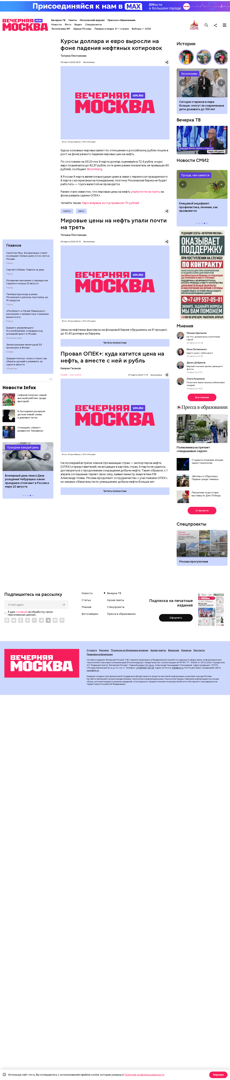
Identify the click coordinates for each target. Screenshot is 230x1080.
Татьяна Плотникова (73, 55)
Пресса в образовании (121, 20)
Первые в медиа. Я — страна (112, 28)
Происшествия (14, 338)
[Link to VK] (13, 620)
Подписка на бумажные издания (129, 650)
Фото (68, 24)
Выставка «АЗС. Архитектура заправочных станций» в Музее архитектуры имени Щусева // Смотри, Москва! (186, 57)
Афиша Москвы (82, 28)
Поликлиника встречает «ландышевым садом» (193, 449)
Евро (81, 211)
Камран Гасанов (71, 368)
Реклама (104, 650)
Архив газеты (115, 600)
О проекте (202, 510)
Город (9, 263)
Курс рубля (75, 375)
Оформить (175, 617)
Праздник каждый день (23, 447)
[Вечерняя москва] (41, 663)
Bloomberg (94, 169)
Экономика (89, 62)
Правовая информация (100, 654)
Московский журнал (92, 20)
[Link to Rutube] (55, 620)
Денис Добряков (196, 362)
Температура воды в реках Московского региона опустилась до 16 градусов (27, 297)
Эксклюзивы (189, 73)
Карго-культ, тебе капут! (200, 353)
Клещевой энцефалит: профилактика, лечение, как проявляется (202, 184)
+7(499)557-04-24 (145, 667)
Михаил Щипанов (197, 333)
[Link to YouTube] (34, 620)
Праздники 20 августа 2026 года (28, 456)
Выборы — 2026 (141, 28)
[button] (9, 456)
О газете (92, 650)
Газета (73, 20)
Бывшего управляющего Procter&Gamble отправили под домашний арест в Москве (24, 330)
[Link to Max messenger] (6, 620)
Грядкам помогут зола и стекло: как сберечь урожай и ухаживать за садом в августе (26, 361)
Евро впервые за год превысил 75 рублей (110, 203)
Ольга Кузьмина (196, 379)
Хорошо (218, 1074)
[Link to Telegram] (41, 620)
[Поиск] (206, 25)
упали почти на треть (145, 192)
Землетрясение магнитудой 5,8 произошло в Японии (24, 346)
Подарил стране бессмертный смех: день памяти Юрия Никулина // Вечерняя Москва (204, 57)
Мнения (185, 326)
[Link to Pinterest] (61, 620)
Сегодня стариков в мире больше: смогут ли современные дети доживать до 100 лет (201, 105)
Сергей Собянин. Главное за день (25, 269)
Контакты (199, 650)
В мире (9, 352)
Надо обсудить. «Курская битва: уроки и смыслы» (202, 140)
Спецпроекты (93, 24)
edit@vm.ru (177, 667)
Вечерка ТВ (58, 20)
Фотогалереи (90, 614)
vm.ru (151, 665)
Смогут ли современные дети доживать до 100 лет (202, 82)
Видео (78, 24)
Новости (56, 24)
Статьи (86, 600)
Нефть (67, 211)
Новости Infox (19, 387)
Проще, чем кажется (195, 175)
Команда (186, 650)
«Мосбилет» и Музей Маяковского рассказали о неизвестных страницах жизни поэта (27, 314)
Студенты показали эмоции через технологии (207, 462)
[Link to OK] (20, 620)
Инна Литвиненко (197, 349)
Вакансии (173, 650)
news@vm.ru (93, 670)
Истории (186, 43)
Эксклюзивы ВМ (60, 28)
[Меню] (224, 25)
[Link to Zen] (27, 620)
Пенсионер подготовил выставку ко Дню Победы (206, 494)
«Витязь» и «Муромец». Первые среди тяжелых (205, 478)
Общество (11, 368)
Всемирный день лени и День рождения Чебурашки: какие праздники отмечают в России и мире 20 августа (27, 481)
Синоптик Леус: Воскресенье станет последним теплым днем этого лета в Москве (27, 256)
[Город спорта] (194, 25)
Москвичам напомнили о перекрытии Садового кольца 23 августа (27, 282)
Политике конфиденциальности (144, 1074)
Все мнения (202, 397)
